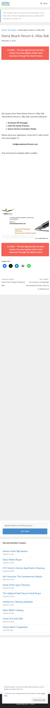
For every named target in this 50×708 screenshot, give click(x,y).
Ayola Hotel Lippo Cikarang (16, 585)
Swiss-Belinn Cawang (13, 610)
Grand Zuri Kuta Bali (13, 619)
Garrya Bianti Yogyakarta (15, 627)
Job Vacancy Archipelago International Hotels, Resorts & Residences (37, 286)
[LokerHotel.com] (5, 3)
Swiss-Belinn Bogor (12, 560)
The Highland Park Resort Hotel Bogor (22, 593)
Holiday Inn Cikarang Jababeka (18, 602)
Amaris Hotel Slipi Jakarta (15, 551)
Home (3, 30)
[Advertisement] (25, 86)
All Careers (12, 30)
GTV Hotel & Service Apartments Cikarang (24, 568)
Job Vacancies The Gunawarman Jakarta (22, 577)
